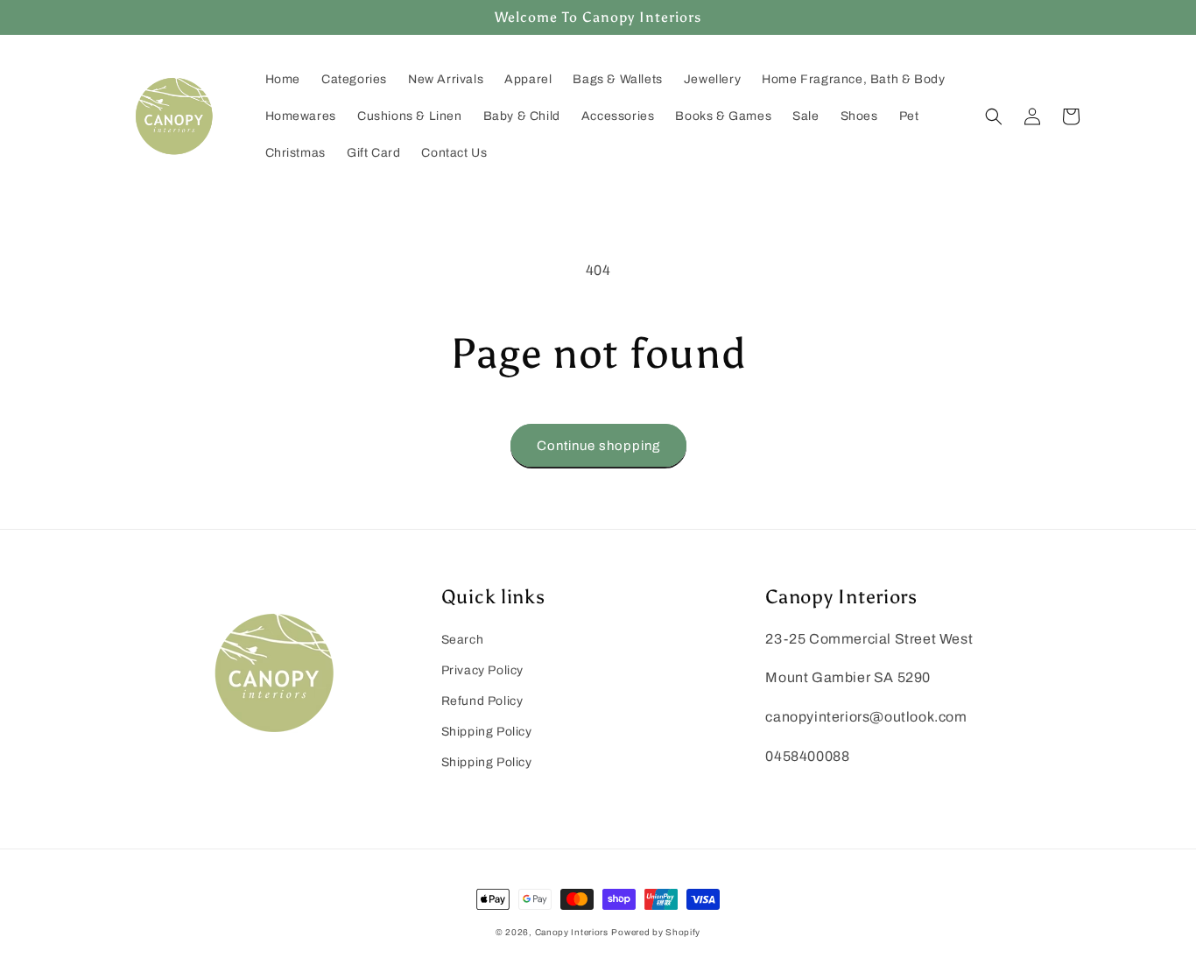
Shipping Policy (486, 731)
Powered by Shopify (655, 932)
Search (462, 639)
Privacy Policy (482, 670)
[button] (993, 116)
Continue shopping (598, 446)
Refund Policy (482, 701)
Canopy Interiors (572, 932)
